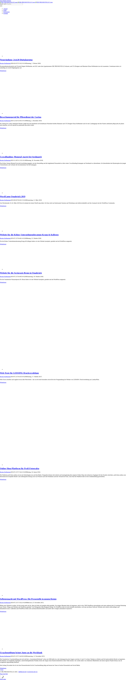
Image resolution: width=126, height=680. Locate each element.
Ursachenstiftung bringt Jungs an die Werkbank (21, 652)
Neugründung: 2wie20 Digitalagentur (16, 60)
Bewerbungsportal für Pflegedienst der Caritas (20, 117)
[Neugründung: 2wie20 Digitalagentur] (33, 56)
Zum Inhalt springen (5, 0)
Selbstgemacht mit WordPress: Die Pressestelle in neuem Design (28, 599)
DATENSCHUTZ (32, 672)
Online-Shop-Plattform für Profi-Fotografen (19, 468)
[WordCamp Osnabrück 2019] (20, 193)
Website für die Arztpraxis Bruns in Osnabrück (21, 273)
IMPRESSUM (22, 672)
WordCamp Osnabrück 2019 (12, 196)
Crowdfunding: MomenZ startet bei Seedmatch (21, 157)
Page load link (4, 674)
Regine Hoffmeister (5, 63)
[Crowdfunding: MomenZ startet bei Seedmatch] (20, 153)
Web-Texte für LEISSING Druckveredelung (19, 373)
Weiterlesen (3, 70)
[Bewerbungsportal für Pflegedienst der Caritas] (33, 113)
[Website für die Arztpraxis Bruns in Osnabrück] (20, 269)
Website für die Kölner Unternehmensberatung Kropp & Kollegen (29, 235)
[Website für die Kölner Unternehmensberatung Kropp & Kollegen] (20, 231)
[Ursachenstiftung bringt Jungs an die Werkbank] (32, 649)
